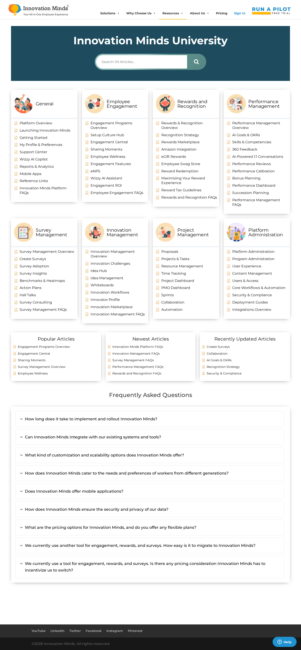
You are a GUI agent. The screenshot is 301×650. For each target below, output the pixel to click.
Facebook (94, 631)
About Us (197, 13)
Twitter (75, 631)
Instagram (114, 631)
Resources (170, 13)
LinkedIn (57, 631)
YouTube (39, 631)
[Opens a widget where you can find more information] (284, 642)
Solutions (107, 13)
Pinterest (135, 631)
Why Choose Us (138, 13)
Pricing (221, 13)
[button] (150, 419)
